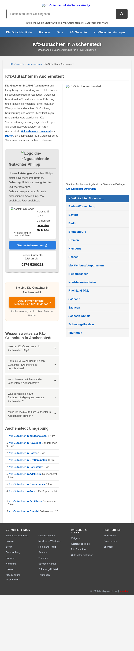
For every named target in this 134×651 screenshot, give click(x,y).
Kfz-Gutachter (17, 64)
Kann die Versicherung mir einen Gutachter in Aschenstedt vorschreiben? (26, 364)
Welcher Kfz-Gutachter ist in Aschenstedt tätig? (24, 348)
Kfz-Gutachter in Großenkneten (28, 459)
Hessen (73, 256)
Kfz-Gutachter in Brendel (24, 511)
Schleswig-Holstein (81, 324)
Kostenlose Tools (80, 543)
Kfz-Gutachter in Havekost (25, 442)
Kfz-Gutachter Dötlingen (81, 188)
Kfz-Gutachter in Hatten (23, 452)
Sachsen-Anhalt (79, 315)
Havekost (45, 131)
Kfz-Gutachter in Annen (23, 491)
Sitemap (108, 546)
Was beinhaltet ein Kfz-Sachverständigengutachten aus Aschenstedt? (26, 397)
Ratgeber (45, 32)
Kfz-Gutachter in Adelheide (25, 473)
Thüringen (75, 332)
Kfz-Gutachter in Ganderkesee (27, 484)
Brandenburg (77, 231)
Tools (60, 32)
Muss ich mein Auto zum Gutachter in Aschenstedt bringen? (29, 413)
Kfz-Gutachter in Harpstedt (25, 466)
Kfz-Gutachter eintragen (109, 32)
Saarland (74, 299)
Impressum (110, 535)
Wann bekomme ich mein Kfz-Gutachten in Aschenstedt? (25, 381)
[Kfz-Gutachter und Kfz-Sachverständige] (67, 4)
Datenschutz (110, 541)
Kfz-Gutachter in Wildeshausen (28, 435)
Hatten (9, 135)
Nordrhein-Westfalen (82, 282)
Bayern (73, 214)
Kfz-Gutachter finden (19, 32)
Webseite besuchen (30, 245)
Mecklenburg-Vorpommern (86, 265)
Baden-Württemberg (81, 206)
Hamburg (74, 248)
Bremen (73, 240)
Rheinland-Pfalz (78, 290)
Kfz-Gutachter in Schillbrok (25, 501)
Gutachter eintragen (82, 555)
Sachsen (74, 307)
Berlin (72, 223)
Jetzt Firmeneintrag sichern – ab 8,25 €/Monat (32, 302)
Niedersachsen (34, 64)
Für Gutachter (79, 32)
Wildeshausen (29, 131)
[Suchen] (121, 14)
